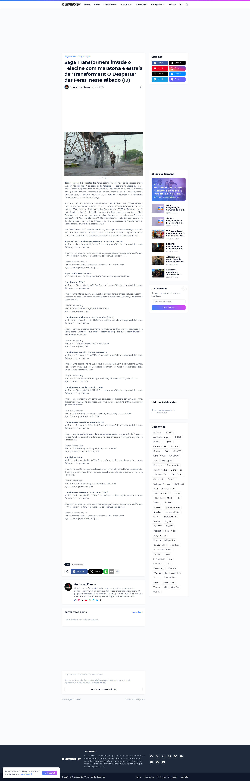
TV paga (157, 573)
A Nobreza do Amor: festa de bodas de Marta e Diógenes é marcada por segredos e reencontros (175, 259)
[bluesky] (97, 600)
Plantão (156, 521)
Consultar (141, 4)
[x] (157, 756)
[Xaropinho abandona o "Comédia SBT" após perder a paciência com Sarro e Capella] (158, 273)
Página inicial (70, 56)
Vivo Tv (156, 592)
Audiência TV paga (161, 437)
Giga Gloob (158, 479)
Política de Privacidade (167, 777)
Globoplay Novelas (161, 484)
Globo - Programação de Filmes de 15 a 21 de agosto (176, 220)
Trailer (156, 582)
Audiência (170, 432)
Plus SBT (157, 526)
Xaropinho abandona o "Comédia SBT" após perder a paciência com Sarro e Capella (174, 272)
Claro (167, 451)
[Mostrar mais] (117, 571)
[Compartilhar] (140, 87)
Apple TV (157, 432)
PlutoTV (169, 526)
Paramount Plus (170, 517)
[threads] (101, 600)
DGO (155, 460)
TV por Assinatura (173, 573)
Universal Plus (169, 582)
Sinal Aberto (110, 4)
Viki (165, 587)
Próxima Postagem (134, 699)
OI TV (155, 517)
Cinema (156, 451)
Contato (172, 4)
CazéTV (174, 446)
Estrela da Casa (160, 474)
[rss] (163, 762)
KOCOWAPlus (168, 488)
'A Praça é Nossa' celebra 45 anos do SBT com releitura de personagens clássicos (175, 233)
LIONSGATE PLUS (161, 493)
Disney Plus (176, 470)
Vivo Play (175, 587)
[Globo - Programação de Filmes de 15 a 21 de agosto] (158, 221)
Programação (84, 56)
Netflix (156, 503)
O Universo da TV (78, 777)
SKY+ (167, 554)
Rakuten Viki (159, 545)
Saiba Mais (25, 774)
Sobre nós (149, 777)
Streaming (158, 568)
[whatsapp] (90, 600)
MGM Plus (158, 498)
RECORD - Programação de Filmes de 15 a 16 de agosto (174, 246)
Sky (170, 559)
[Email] (111, 571)
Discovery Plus (160, 470)
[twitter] (82, 600)
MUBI (169, 498)
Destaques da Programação (166, 465)
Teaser (156, 578)
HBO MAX (179, 484)
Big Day (168, 442)
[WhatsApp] (105, 571)
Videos (156, 587)
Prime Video (170, 531)
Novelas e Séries (172, 512)
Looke (177, 493)
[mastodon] (151, 762)
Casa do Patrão (160, 446)
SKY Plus (157, 554)
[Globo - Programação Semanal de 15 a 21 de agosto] (158, 208)
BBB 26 (177, 437)
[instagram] (79, 600)
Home (87, 4)
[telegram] (93, 600)
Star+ (168, 564)
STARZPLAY (159, 559)
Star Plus (157, 564)
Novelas (157, 512)
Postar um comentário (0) (103, 689)
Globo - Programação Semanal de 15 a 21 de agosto (175, 207)
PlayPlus (168, 521)
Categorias (156, 4)
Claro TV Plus (159, 456)
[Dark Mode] (181, 4)
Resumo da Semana (162, 549)
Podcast (157, 531)
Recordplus (174, 545)
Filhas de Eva (177, 474)
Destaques (125, 4)
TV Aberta (171, 568)
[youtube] (86, 600)
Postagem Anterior (72, 699)
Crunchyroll (174, 456)
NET (178, 498)
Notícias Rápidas (172, 507)
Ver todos (136, 612)
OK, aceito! (50, 773)
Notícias (157, 507)
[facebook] (75, 600)
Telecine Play (169, 578)
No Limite (168, 503)
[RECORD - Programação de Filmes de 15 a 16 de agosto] (158, 247)
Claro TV (177, 451)
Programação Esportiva (164, 540)
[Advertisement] (125, 31)
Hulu (155, 488)
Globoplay (172, 479)
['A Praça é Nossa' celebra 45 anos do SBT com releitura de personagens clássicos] (158, 234)
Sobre (97, 4)
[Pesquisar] (186, 4)
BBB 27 (156, 442)
